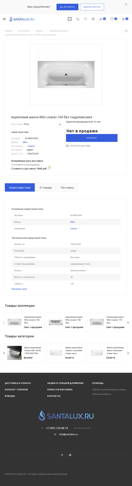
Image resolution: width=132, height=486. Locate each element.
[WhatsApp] (70, 19)
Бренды (10, 396)
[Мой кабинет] (93, 19)
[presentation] (4, 322)
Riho (25, 142)
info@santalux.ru (68, 434)
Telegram (61, 455)
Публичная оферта (101, 394)
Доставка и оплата (18, 383)
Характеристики (20, 187)
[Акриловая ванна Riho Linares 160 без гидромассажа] (66, 74)
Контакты (53, 396)
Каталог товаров (16, 389)
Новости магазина (60, 389)
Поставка (67, 187)
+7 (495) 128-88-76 (57, 428)
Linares (31, 146)
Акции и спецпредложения (65, 383)
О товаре (46, 187)
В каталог (91, 138)
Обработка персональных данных (109, 389)
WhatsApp (70, 455)
